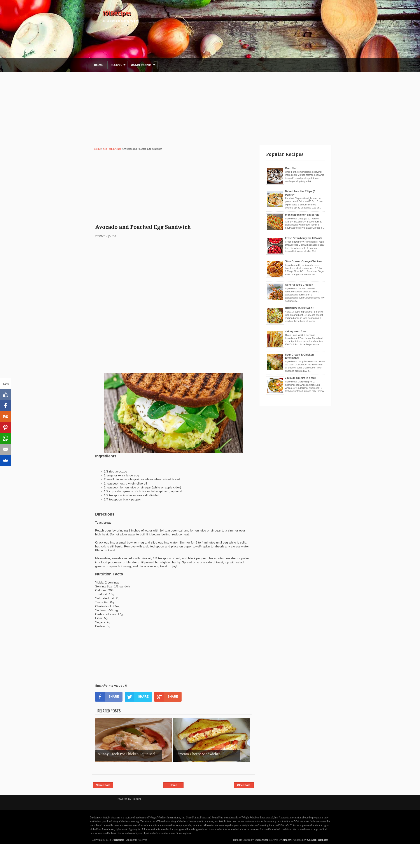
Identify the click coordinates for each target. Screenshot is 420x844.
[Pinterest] (5, 427)
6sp (105, 148)
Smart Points (141, 65)
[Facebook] (5, 405)
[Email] (5, 449)
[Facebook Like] (5, 394)
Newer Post (103, 785)
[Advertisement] (210, 102)
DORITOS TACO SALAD (300, 308)
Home (98, 65)
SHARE (113, 696)
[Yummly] (5, 416)
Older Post (243, 785)
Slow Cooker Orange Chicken (303, 261)
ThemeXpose (261, 839)
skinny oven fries (295, 331)
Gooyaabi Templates (317, 839)
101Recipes (117, 13)
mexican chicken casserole (302, 214)
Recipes (116, 65)
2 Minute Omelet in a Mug (300, 378)
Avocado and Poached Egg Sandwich (143, 227)
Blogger (136, 799)
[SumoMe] (5, 460)
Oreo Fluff (291, 168)
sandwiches (115, 148)
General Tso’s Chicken (299, 284)
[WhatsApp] (5, 438)
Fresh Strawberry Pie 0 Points (303, 238)
